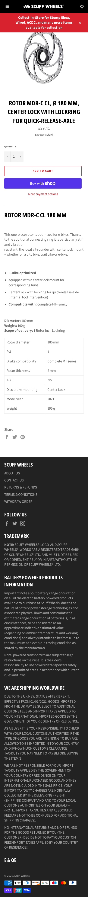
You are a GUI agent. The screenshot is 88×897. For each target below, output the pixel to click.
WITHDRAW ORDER (18, 501)
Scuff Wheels (22, 876)
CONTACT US (14, 480)
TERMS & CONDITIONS (20, 494)
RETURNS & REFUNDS (20, 487)
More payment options (43, 194)
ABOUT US (12, 473)
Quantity (10, 146)
